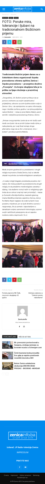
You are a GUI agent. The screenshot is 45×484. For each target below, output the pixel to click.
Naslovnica (5, 14)
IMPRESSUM (22, 452)
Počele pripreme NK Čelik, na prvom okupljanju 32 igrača (11, 295)
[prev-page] (3, 374)
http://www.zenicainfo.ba (22, 322)
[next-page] (7, 374)
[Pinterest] (14, 42)
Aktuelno (13, 14)
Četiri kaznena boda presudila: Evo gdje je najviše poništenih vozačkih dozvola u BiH (27, 355)
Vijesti (11, 18)
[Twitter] (9, 42)
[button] (3, 9)
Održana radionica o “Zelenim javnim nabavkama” (35, 295)
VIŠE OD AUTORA (25, 337)
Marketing (36, 475)
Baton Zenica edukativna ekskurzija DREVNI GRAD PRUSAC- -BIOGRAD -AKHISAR (27, 365)
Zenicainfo (7, 37)
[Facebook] (4, 42)
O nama (6, 475)
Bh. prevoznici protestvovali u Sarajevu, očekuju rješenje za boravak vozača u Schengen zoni (28, 345)
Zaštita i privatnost (25, 475)
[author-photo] (22, 316)
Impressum (14, 475)
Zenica (16, 18)
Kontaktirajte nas (22, 477)
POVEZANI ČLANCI (9, 337)
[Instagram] (25, 326)
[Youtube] (25, 467)
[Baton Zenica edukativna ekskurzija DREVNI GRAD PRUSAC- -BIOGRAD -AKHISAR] (7, 366)
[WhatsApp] (19, 42)
